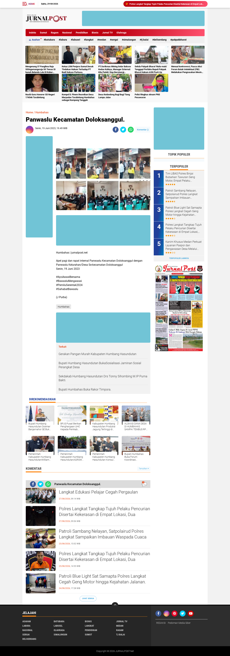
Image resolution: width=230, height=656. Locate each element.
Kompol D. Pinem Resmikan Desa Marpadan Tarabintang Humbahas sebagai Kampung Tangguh (78, 97)
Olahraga (121, 32)
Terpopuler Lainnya (179, 258)
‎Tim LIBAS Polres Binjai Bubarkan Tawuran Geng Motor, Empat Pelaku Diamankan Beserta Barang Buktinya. (182, 177)
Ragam (54, 32)
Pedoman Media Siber (179, 623)
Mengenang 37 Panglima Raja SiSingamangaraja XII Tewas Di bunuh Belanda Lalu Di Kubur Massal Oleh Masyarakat (40, 69)
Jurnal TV (107, 32)
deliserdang (160, 39)
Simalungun (129, 39)
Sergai (114, 39)
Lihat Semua (88, 598)
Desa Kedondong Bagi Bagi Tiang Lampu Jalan (114, 96)
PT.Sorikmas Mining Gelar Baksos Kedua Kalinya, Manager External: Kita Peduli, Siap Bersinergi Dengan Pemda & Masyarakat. (114, 69)
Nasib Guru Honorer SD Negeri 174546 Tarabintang (40, 96)
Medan (102, 39)
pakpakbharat (179, 39)
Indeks (32, 32)
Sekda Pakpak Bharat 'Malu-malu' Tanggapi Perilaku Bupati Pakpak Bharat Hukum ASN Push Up (151, 69)
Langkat (89, 39)
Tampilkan (143, 469)
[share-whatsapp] (131, 130)
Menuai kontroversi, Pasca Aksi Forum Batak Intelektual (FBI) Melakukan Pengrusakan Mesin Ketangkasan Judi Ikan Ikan (186, 69)
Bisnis (95, 32)
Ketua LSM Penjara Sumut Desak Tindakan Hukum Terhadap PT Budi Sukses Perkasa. (77, 69)
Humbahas (41, 112)
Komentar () (143, 129)
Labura (63, 39)
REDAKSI (161, 623)
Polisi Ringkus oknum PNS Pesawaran (147, 96)
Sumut (43, 32)
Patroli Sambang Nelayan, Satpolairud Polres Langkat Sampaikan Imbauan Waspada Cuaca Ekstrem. (102, 537)
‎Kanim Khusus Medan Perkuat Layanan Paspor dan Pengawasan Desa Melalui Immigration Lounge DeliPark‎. (184, 245)
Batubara (50, 39)
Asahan (36, 39)
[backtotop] (115, 605)
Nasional (67, 32)
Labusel (76, 39)
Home (31, 4)
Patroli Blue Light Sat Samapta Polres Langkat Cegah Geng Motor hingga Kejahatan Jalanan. (102, 579)
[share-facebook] (116, 130)
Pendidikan (82, 32)
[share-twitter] (123, 130)
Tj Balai (145, 39)
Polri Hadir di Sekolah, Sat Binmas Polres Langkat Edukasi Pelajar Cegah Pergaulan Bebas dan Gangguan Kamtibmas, (98, 492)
